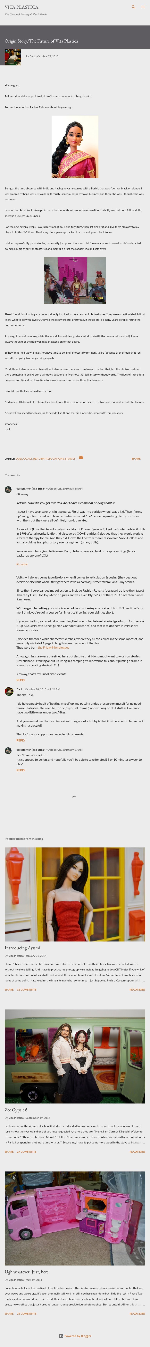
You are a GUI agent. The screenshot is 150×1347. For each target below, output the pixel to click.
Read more (137, 989)
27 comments (27, 1151)
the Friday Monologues (53, 647)
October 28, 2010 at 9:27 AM (65, 749)
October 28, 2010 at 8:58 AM (65, 488)
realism (39, 458)
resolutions (55, 458)
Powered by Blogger (77, 1336)
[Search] (133, 7)
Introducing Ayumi (22, 948)
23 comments (27, 1313)
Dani (19, 689)
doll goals (24, 458)
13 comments (27, 989)
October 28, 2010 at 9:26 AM (42, 689)
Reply (20, 680)
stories (70, 458)
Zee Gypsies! (16, 1110)
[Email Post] (81, 458)
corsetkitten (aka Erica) (30, 488)
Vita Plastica (21, 7)
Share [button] (136, 458)
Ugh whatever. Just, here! (27, 1272)
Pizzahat (22, 564)
